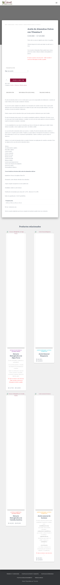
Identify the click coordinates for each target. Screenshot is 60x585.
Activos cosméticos (46, 351)
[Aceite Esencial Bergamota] (44, 289)
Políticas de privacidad (47, 573)
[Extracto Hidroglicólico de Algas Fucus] (16, 289)
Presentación (10, 68)
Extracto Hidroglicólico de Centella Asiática (16, 518)
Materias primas (11, 24)
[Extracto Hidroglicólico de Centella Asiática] (16, 451)
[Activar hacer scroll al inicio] (57, 582)
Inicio (6, 24)
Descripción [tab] (10, 92)
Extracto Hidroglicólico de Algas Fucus (16, 356)
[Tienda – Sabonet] (7, 3)
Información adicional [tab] (27, 92)
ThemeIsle (35, 581)
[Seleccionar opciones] (23, 388)
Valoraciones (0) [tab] (45, 92)
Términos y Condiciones (13, 573)
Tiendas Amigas (39, 577)
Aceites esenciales (41, 350)
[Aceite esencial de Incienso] (44, 451)
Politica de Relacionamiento (24, 577)
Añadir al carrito (17, 80)
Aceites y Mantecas (19, 24)
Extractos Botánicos (16, 350)
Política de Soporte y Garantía (30, 573)
